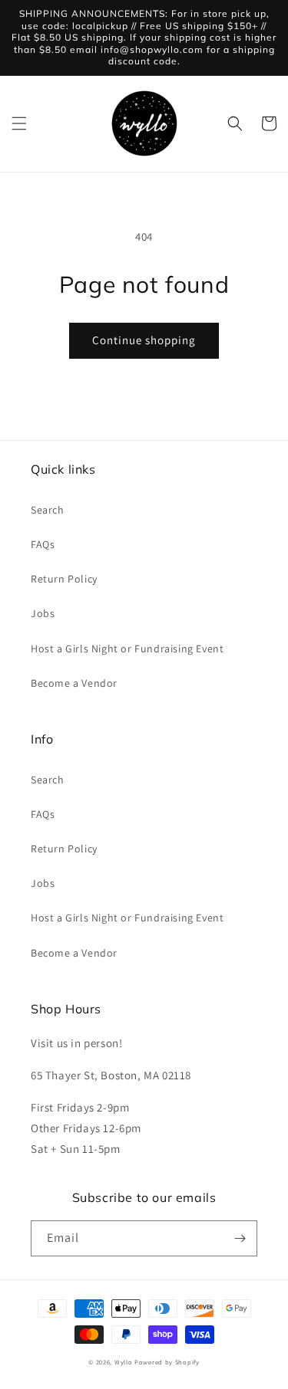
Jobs (43, 613)
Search (48, 510)
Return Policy (64, 579)
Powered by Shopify (167, 1362)
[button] (19, 123)
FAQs (43, 544)
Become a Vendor (74, 683)
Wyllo (123, 1362)
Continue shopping (144, 340)
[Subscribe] (240, 1238)
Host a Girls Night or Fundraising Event (127, 648)
